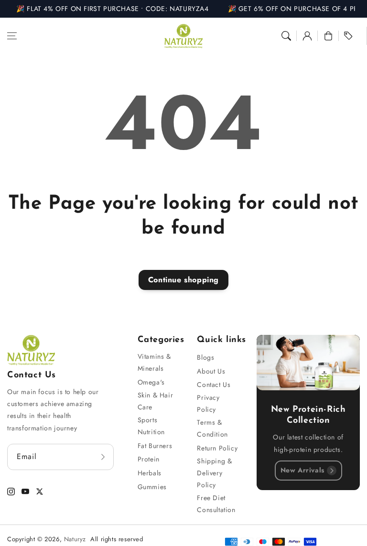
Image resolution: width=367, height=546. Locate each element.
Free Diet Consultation (216, 503)
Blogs (205, 357)
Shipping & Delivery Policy (214, 473)
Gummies (152, 487)
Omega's (151, 382)
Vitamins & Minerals (154, 362)
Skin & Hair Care (155, 401)
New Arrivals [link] (302, 470)
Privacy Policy (208, 403)
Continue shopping (183, 279)
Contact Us (213, 384)
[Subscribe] (103, 457)
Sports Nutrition (151, 426)
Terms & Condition (212, 428)
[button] (11, 35)
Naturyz (75, 539)
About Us (211, 371)
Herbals (150, 473)
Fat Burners (155, 445)
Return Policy (217, 448)
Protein (149, 459)
